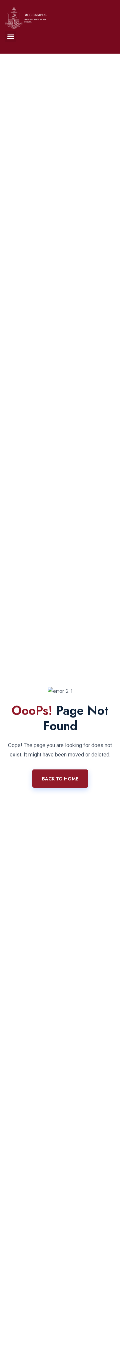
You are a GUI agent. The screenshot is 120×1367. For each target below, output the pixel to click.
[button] (10, 36)
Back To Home (60, 778)
